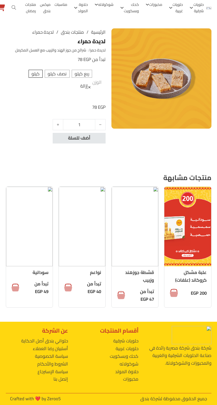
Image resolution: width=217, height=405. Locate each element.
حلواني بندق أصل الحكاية (44, 341)
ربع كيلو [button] (82, 74)
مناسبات (61, 4)
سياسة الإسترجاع (53, 371)
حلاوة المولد (83, 7)
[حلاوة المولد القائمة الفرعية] (76, 8)
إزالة (84, 86)
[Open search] (14, 8)
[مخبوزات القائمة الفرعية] (147, 4)
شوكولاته (106, 4)
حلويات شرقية (198, 7)
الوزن (97, 82)
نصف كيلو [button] (57, 74)
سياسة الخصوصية (51, 356)
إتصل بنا (60, 379)
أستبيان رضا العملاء (50, 348)
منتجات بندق (72, 32)
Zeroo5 (54, 398)
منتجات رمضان (30, 7)
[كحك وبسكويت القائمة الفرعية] (122, 8)
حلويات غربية (178, 7)
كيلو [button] (35, 74)
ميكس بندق (45, 7)
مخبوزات (155, 4)
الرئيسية (98, 32)
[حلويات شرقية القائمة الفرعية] (191, 8)
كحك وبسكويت (131, 7)
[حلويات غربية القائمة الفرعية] (171, 8)
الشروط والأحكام (52, 364)
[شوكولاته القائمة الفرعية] (96, 4)
